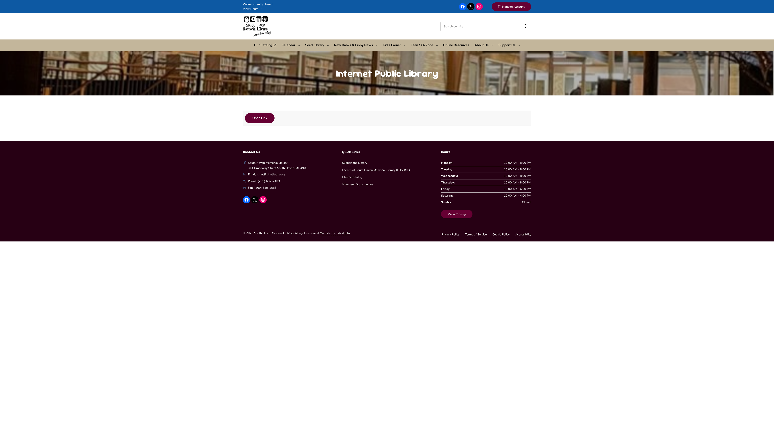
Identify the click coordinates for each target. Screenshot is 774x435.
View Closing (457, 214)
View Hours (251, 9)
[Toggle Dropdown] (299, 45)
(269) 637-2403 (269, 181)
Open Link (259, 118)
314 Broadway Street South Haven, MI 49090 (278, 168)
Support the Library (354, 163)
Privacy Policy (450, 234)
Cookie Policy (501, 234)
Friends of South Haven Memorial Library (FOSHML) (376, 170)
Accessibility (523, 234)
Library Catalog (352, 177)
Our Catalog (263, 45)
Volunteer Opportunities (357, 184)
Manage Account (512, 7)
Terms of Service (476, 234)
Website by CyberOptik (335, 233)
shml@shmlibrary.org (271, 174)
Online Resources (456, 45)
